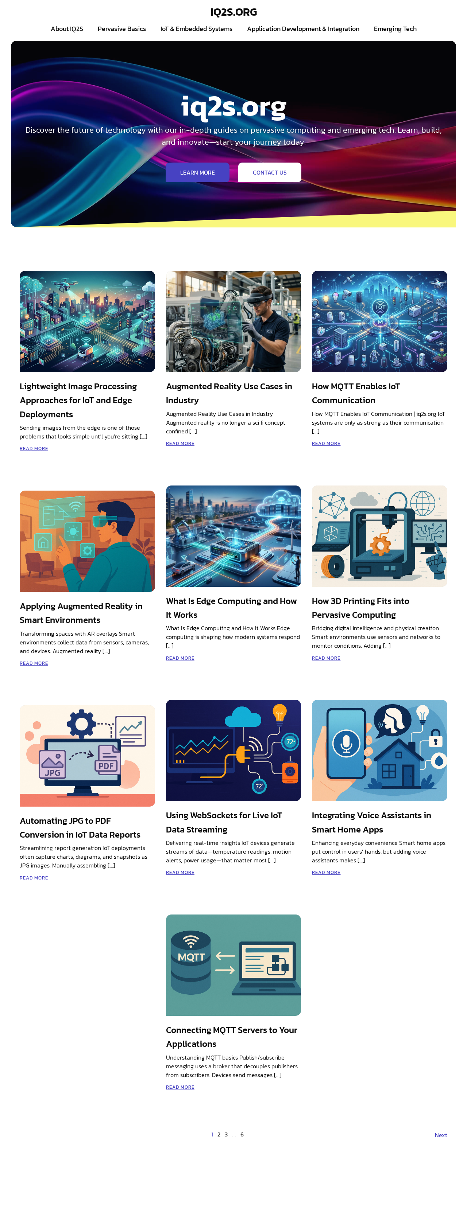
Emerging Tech (395, 29)
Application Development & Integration (303, 29)
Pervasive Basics (122, 29)
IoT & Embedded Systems (196, 29)
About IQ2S (67, 29)
